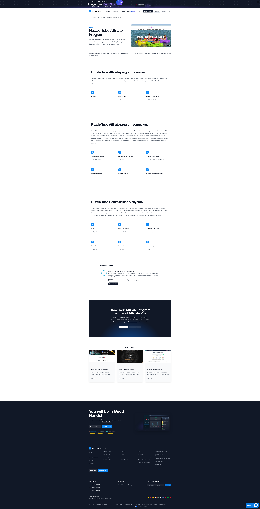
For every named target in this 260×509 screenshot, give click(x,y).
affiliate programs (126, 275)
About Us (123, 451)
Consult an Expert (148, 11)
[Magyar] (158, 497)
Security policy (128, 504)
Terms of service (119, 504)
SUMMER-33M (95, 6)
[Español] (153, 497)
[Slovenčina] (170, 497)
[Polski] (165, 497)
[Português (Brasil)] (168, 497)
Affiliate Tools (158, 464)
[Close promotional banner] (258, 2)
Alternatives (91, 463)
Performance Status (107, 459)
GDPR (155, 504)
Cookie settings (162, 504)
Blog (139, 451)
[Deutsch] (148, 497)
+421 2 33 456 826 (95, 484)
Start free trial (93, 470)
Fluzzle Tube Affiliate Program (114, 17)
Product (108, 11)
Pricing (90, 452)
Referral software (159, 461)
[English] (151, 497)
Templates (140, 454)
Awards (122, 454)
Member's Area (106, 454)
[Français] (156, 497)
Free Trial (157, 11)
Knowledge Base (107, 451)
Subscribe (168, 485)
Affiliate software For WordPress (162, 458)
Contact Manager (113, 283)
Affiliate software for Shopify (161, 451)
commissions (100, 210)
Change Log (106, 456)
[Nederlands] (163, 497)
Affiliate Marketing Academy (144, 456)
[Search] (140, 11)
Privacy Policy (137, 504)
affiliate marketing (132, 322)
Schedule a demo (134, 327)
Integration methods (93, 457)
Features (91, 455)
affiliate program (108, 40)
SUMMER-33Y (108, 6)
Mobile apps (91, 460)
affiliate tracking (137, 317)
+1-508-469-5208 (95, 490)
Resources (115, 11)
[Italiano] (160, 497)
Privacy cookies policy (147, 504)
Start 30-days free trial (95, 426)
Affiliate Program (124, 459)
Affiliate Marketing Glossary (144, 459)
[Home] (89, 17)
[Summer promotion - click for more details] (130, 4)
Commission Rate (123, 228)
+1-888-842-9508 (95, 487)
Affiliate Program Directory (99, 17)
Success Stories (124, 456)
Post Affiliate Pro (106, 422)
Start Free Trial (123, 327)
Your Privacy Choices (142, 506)
